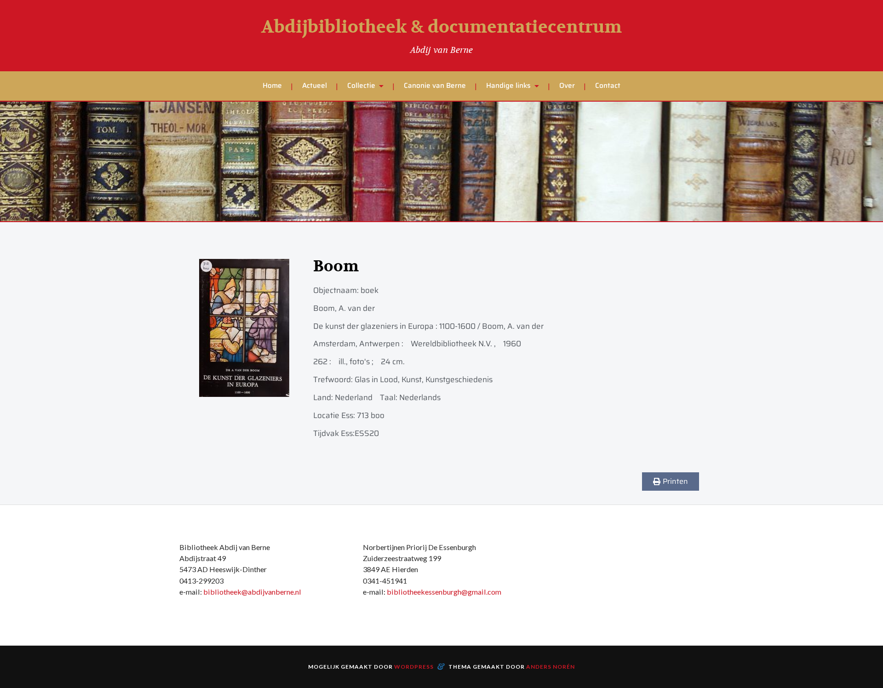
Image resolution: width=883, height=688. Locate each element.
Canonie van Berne (435, 85)
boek (369, 290)
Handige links (508, 85)
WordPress (414, 666)
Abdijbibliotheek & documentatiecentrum (441, 27)
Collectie (361, 85)
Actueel (314, 85)
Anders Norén (550, 666)
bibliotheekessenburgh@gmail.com (444, 591)
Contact (607, 85)
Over (567, 85)
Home (272, 85)
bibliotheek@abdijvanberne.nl (252, 591)
